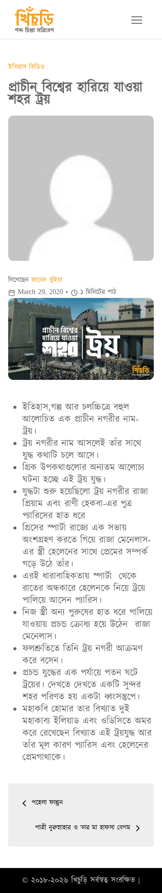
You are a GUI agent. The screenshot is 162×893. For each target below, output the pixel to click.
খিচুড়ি (79, 880)
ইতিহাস (18, 67)
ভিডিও (36, 67)
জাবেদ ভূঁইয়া (46, 280)
